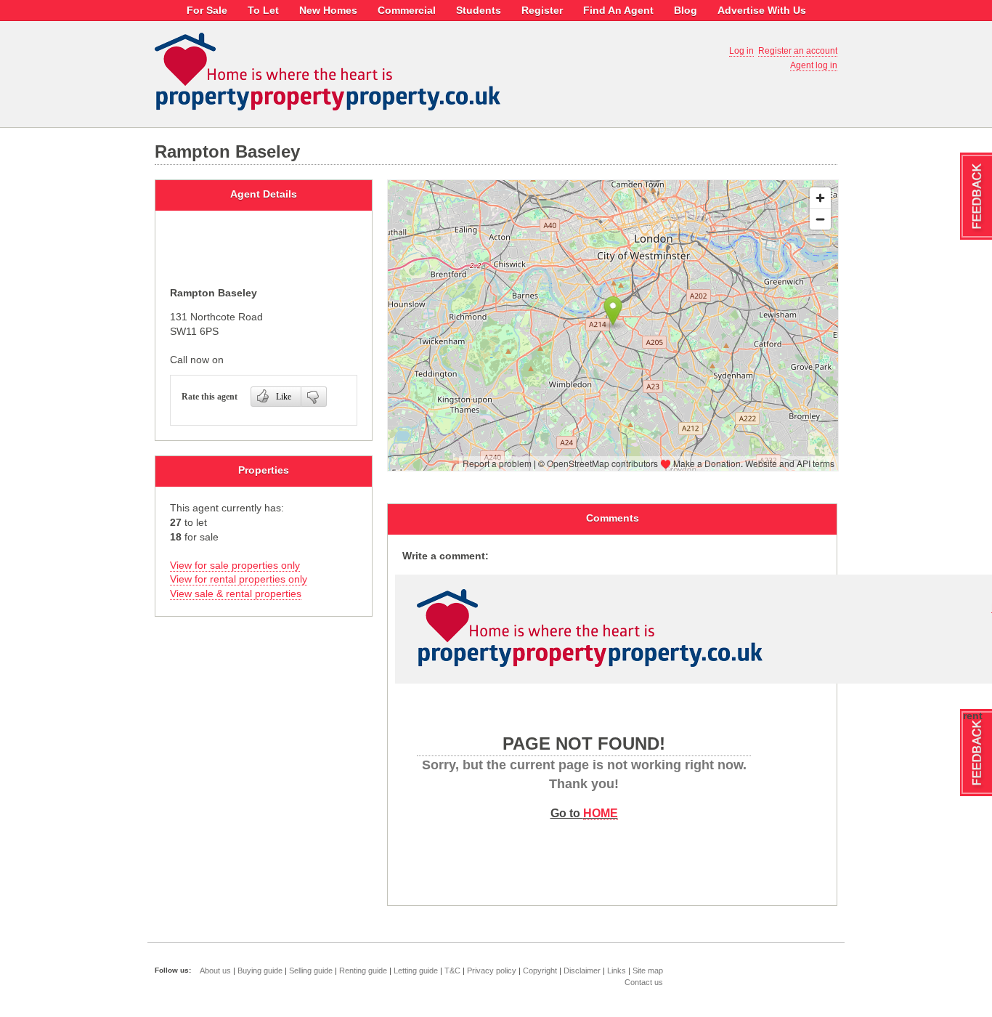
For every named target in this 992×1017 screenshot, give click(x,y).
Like (283, 397)
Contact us (644, 982)
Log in (741, 51)
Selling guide (311, 970)
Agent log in (813, 65)
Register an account (797, 51)
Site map (648, 970)
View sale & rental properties (235, 593)
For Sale (207, 10)
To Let (263, 10)
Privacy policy (491, 970)
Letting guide (416, 970)
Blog (685, 10)
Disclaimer (582, 970)
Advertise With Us (761, 10)
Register (542, 10)
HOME (600, 812)
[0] (314, 397)
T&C (452, 970)
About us (215, 970)
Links (616, 970)
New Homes (328, 10)
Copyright (540, 970)
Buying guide (259, 970)
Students (478, 10)
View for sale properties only (235, 565)
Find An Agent (618, 10)
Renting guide (363, 970)
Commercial (407, 10)
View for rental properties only (238, 579)
